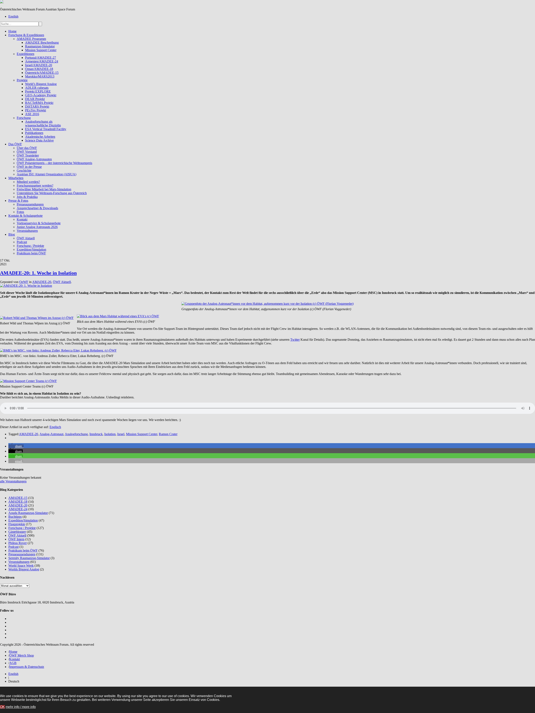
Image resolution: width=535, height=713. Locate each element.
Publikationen (34, 133)
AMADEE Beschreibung (42, 42)
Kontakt (22, 219)
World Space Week (21, 565)
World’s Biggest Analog (41, 84)
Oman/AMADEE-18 (39, 69)
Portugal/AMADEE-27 (40, 57)
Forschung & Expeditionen (26, 35)
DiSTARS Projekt (37, 106)
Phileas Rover (17, 543)
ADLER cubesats (36, 87)
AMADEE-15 (17, 498)
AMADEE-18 (17, 501)
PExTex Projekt (35, 110)
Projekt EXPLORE (38, 91)
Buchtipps (15, 516)
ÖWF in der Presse (29, 166)
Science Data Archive (39, 140)
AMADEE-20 (41, 282)
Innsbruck (96, 434)
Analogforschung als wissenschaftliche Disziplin (43, 123)
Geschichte (24, 170)
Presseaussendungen (30, 204)
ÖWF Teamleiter (28, 155)
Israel (120, 434)
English (13, 16)
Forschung (24, 118)
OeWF (23, 282)
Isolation (110, 434)
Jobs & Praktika (27, 197)
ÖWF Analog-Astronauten (34, 159)
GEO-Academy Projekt (40, 95)
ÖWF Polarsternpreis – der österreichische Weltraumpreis (54, 163)
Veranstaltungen (27, 230)
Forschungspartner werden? (35, 185)
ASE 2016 (32, 114)
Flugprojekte (16, 524)
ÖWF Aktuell (26, 238)
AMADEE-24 (17, 509)
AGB (13, 663)
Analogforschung (76, 434)
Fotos (20, 212)
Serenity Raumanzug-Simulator (29, 558)
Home (12, 31)
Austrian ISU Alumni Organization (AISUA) (46, 174)
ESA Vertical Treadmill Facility (45, 129)
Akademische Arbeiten (40, 136)
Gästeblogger (17, 531)
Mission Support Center (40, 50)
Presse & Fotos (18, 200)
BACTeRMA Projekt (39, 103)
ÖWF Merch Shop (21, 655)
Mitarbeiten (15, 178)
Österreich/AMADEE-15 (42, 72)
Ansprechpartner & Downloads (37, 208)
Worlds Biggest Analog (23, 569)
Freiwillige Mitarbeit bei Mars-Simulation (44, 189)
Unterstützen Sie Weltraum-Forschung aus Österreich (52, 193)
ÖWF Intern (16, 539)
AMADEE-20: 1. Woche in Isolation (38, 273)
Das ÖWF (15, 144)
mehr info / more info (21, 707)
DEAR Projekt (35, 99)
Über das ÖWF (27, 148)
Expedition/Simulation (31, 249)
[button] (16, 446)
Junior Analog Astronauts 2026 (37, 227)
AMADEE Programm (31, 39)
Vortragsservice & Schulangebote (39, 223)
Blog (11, 234)
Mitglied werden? (28, 182)
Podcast (22, 242)
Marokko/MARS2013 (39, 76)
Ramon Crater (168, 434)
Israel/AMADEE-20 (38, 65)
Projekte (22, 80)
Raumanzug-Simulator (40, 46)
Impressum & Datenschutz (26, 666)
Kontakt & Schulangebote (25, 215)
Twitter (295, 339)
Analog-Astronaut (51, 434)
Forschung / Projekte (30, 245)
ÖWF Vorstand (27, 151)
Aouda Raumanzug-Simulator (28, 513)
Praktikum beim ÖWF (31, 253)
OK (2, 707)
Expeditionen (25, 54)
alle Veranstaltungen (13, 481)
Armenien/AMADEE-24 (41, 61)
